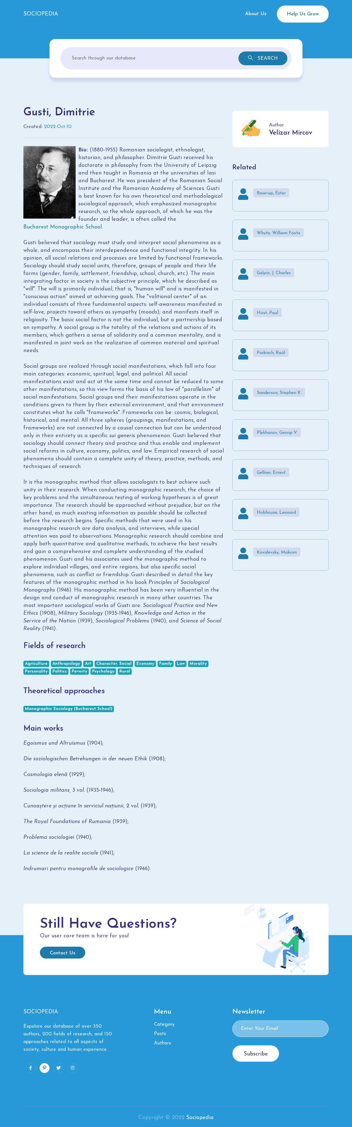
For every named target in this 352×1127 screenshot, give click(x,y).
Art (88, 664)
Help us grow (303, 14)
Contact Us (62, 953)
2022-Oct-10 (58, 126)
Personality (36, 671)
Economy (145, 664)
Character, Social (113, 664)
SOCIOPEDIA (40, 14)
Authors (162, 1043)
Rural (124, 671)
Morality (198, 664)
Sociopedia (200, 1117)
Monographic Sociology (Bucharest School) (68, 709)
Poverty (79, 671)
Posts (160, 1033)
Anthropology (66, 664)
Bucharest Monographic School (62, 227)
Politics (60, 671)
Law (181, 664)
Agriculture (36, 664)
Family (165, 664)
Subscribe (256, 1054)
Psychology (103, 671)
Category (164, 1024)
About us (255, 14)
